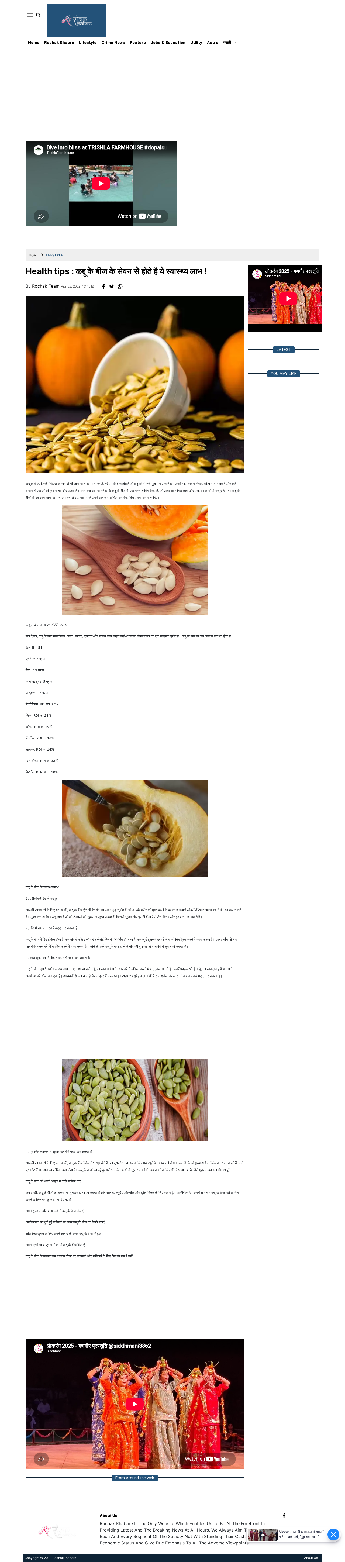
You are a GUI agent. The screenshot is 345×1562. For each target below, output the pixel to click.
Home (33, 42)
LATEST (284, 349)
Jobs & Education (168, 42)
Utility (196, 42)
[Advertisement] (172, 87)
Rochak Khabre (59, 42)
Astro (212, 42)
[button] (29, 15)
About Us (108, 1515)
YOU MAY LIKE (283, 373)
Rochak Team (46, 286)
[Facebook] (284, 1515)
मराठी (227, 42)
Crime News (113, 42)
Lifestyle (87, 42)
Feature (138, 42)
